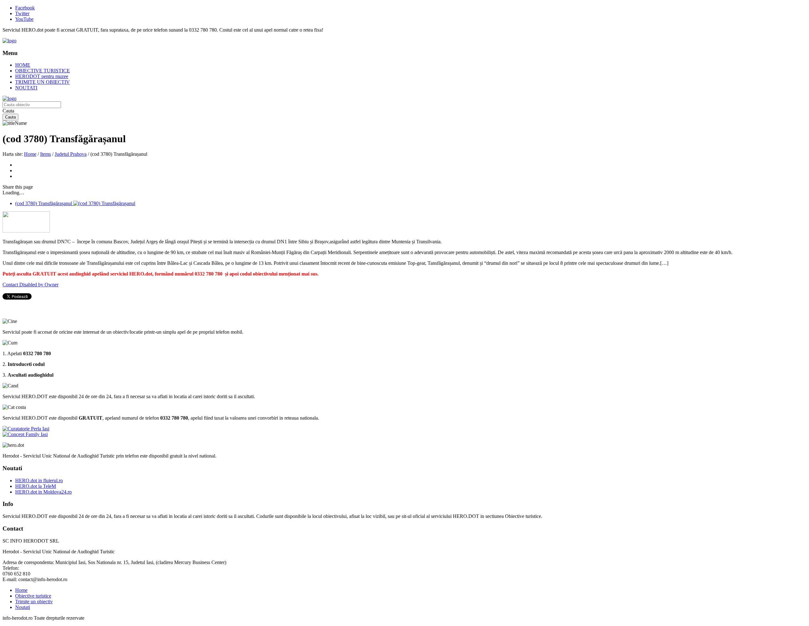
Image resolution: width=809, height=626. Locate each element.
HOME (22, 65)
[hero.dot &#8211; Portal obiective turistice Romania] (9, 40)
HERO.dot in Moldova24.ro (43, 492)
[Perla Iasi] (26, 428)
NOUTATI (26, 87)
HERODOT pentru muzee (41, 76)
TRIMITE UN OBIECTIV (42, 82)
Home (30, 154)
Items (45, 154)
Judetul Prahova (71, 154)
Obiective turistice (33, 596)
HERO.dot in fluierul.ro (39, 480)
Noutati (22, 607)
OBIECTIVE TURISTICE (42, 70)
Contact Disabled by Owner (30, 284)
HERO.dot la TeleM (35, 486)
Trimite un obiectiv (34, 601)
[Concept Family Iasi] (25, 434)
